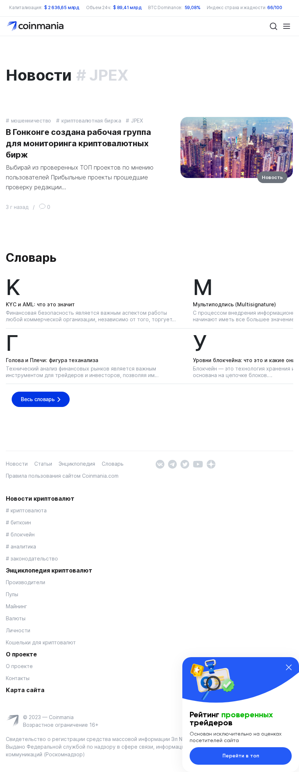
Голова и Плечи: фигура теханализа (52, 360)
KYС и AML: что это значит (40, 304)
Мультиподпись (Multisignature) (234, 304)
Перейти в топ (240, 756)
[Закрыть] (288, 667)
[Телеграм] (172, 464)
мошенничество (31, 120)
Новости (17, 464)
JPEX (137, 120)
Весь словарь (38, 399)
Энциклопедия (77, 464)
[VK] (159, 464)
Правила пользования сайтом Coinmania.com (62, 476)
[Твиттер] (184, 464)
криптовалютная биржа (91, 120)
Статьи (43, 464)
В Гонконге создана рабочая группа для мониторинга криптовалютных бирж (78, 143)
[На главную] (36, 26)
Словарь (31, 258)
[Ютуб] (198, 464)
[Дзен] (210, 464)
